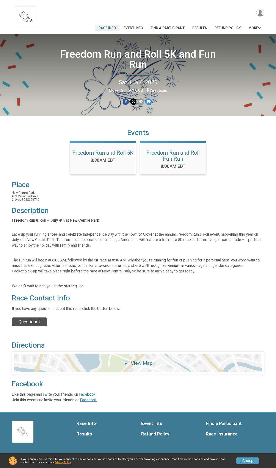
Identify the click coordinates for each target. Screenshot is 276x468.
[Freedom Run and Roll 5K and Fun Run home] (25, 15)
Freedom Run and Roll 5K (102, 152)
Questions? (29, 321)
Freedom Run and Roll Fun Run (173, 155)
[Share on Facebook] (126, 101)
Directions (158, 90)
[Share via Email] (141, 101)
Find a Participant (168, 28)
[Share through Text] (148, 101)
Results (199, 28)
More (253, 28)
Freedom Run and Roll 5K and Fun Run (138, 59)
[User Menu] (260, 13)
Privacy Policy (63, 462)
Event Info (133, 28)
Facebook (87, 394)
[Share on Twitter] (133, 101)
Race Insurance (222, 434)
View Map (141, 363)
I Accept (247, 461)
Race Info (107, 28)
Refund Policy (228, 28)
